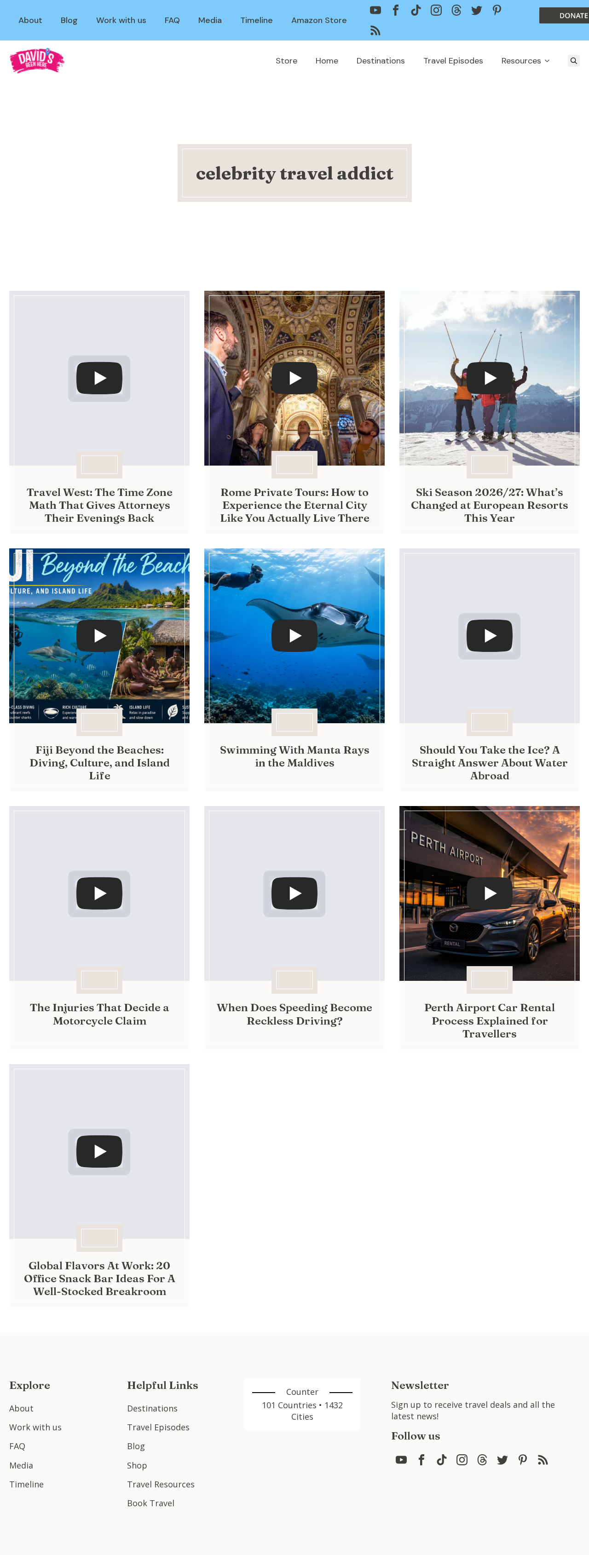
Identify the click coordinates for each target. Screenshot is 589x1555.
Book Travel (150, 1503)
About (30, 20)
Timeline (256, 20)
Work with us (121, 20)
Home (327, 60)
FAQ (172, 20)
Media (210, 20)
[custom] (375, 10)
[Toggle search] (574, 61)
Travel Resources (161, 1484)
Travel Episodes (453, 60)
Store (286, 60)
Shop (137, 1465)
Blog (69, 20)
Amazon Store (319, 20)
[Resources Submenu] (550, 60)
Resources (521, 60)
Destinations (381, 60)
